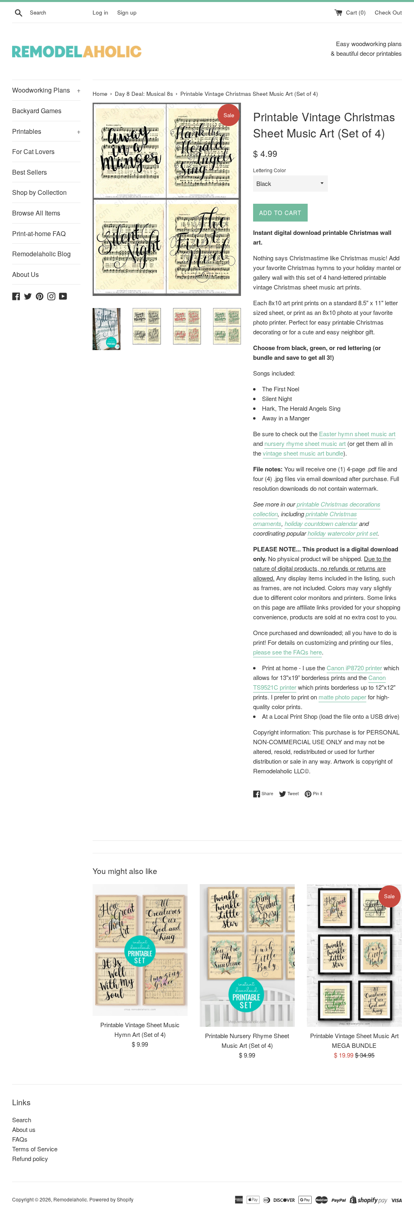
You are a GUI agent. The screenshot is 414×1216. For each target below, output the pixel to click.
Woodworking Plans (46, 90)
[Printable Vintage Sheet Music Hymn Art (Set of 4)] (140, 950)
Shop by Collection (39, 192)
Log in (100, 12)
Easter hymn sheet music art (357, 433)
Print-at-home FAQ (38, 233)
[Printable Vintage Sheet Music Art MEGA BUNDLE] (354, 955)
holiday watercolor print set (343, 533)
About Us (25, 274)
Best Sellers (29, 172)
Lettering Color (269, 170)
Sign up (127, 12)
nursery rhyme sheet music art (305, 443)
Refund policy (30, 1158)
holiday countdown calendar (321, 523)
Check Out (388, 12)
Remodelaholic (70, 1199)
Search (21, 1119)
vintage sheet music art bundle (303, 453)
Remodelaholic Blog (41, 253)
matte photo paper (342, 696)
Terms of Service (34, 1148)
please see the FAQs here (287, 652)
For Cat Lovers (33, 151)
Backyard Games (36, 110)
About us (24, 1129)
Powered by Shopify (111, 1199)
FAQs (19, 1139)
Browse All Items (36, 212)
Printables (46, 131)
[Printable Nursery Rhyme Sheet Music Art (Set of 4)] (247, 955)
